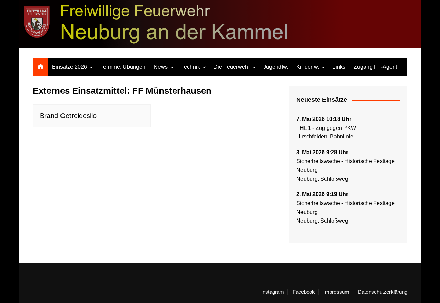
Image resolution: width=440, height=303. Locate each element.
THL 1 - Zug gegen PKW (326, 128)
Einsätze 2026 (69, 67)
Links (338, 67)
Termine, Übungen (122, 67)
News (161, 67)
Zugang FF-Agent (375, 67)
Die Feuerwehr (231, 67)
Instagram (272, 292)
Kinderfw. (307, 67)
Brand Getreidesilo (68, 116)
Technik (190, 67)
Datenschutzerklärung (382, 292)
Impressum (336, 292)
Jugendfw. (275, 67)
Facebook (304, 292)
